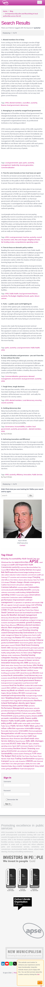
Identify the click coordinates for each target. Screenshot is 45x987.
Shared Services (20, 741)
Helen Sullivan (28, 653)
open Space (30, 703)
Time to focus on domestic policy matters (18, 247)
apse (5, 2)
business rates (9, 240)
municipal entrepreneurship (13, 695)
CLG (2, 582)
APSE (7, 103)
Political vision (26, 713)
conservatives (34, 594)
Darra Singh (17, 610)
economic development (9, 622)
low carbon (11, 687)
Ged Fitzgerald (13, 640)
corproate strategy (25, 605)
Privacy (16, 973)
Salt (22, 738)
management (6, 165)
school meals (28, 738)
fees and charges (21, 240)
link (38, 974)
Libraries (35, 672)
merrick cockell (29, 690)
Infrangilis (21, 660)
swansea (16, 753)
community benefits (22, 589)
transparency (39, 759)
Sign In (7, 804)
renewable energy (33, 728)
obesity (21, 703)
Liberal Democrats (26, 673)
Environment (28, 632)
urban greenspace (19, 763)
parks (25, 163)
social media (5, 743)
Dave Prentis (26, 610)
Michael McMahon (12, 693)
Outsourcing (6, 705)
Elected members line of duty (13, 40)
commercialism (23, 587)
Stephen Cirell (32, 746)
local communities (16, 675)
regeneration (20, 728)
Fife (13, 638)
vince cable (36, 763)
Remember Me (13, 799)
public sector (22, 723)
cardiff (39, 575)
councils (34, 607)
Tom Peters (25, 756)
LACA (30, 667)
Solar (19, 743)
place (38, 710)
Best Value (10, 569)
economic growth (24, 622)
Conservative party (22, 595)
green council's (10, 645)
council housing (6, 607)
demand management (27, 615)
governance (23, 376)
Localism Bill (29, 685)
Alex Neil (12, 562)
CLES (42, 579)
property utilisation (31, 716)
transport (5, 761)
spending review (6, 746)
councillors (26, 103)
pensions (32, 706)
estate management (7, 635)
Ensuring (26, 630)
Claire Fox (36, 580)
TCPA (34, 753)
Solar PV (24, 743)
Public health (14, 293)
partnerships (23, 705)
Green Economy (32, 645)
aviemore (23, 567)
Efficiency (21, 625)
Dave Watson (34, 610)
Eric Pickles (38, 633)
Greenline (27, 648)
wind (41, 766)
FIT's (24, 637)
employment (18, 627)
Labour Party (22, 667)
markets (38, 688)
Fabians (17, 635)
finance (3, 105)
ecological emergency (36, 620)
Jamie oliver (9, 665)
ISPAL (22, 663)
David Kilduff (27, 612)
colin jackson (20, 585)
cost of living (36, 604)
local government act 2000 (10, 680)
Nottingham (13, 703)
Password (7, 790)
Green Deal (20, 645)
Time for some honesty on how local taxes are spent (22, 173)
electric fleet (6, 627)
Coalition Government (8, 585)
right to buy (20, 736)
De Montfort (12, 615)
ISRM (26, 662)
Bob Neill (5, 572)
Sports (14, 746)
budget (26, 572)
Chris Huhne (14, 580)
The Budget (12, 296)
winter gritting (5, 769)
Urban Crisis (9, 763)
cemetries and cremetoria (18, 577)
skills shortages (37, 741)
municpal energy (31, 695)
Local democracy (28, 400)
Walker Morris (12, 766)
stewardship (9, 748)
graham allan (32, 643)
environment (16, 379)
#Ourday (5, 558)
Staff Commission (22, 746)
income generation (26, 165)
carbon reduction (10, 575)
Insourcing (15, 662)
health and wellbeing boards (19, 650)
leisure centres (27, 670)
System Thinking (24, 753)
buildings (32, 572)
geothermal (5, 643)
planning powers (14, 713)
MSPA (23, 693)
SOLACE (13, 743)
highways (37, 652)
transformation (28, 758)
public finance (25, 718)
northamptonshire (28, 701)
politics (34, 713)
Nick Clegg (13, 701)
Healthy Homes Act (17, 653)
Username (7, 781)
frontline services (31, 638)
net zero (24, 698)
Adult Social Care (29, 558)
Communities (33, 587)
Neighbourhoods (34, 240)
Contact (22, 545)
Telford (39, 753)
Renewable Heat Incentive (9, 731)
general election (23, 640)
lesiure (36, 670)
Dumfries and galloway (20, 620)
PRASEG (39, 713)
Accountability (20, 426)
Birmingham (37, 570)
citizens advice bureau (25, 580)
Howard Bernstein (29, 658)
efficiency (19, 474)
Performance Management (12, 708)
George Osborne (36, 640)
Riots (25, 736)
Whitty (37, 766)
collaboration (28, 585)
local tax (26, 237)
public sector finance (33, 723)
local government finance (28, 293)
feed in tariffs (36, 635)
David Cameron (7, 612)
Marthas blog (5, 690)
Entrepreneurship (15, 632)
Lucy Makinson (21, 688)
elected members (15, 103)
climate (6, 582)
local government (13, 105)
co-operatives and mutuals (31, 602)
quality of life (39, 726)
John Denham (27, 665)
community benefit (7, 590)
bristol (21, 572)
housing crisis (17, 657)
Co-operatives (17, 602)
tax (31, 753)
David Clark (18, 612)
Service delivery (8, 741)
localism (20, 685)
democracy (24, 105)
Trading (18, 758)
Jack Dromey (33, 663)
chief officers (5, 580)
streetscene (11, 751)
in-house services (32, 660)
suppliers (35, 751)
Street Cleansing (28, 748)
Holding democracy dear (12, 408)
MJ (20, 693)
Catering (4, 577)
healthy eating (5, 653)
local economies (20, 677)
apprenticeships (22, 562)
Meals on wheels (17, 690)
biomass (29, 569)
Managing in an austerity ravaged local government (22, 110)
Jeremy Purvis (18, 665)
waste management (25, 766)
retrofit (18, 733)
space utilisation (34, 743)
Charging (36, 577)
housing (24, 655)
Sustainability (7, 753)
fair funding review (7, 242)
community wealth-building (16, 592)
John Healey (38, 665)
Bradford (12, 572)
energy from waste (16, 630)
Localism (28, 426)
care (42, 575)
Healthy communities (36, 650)
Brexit (17, 572)
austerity (34, 103)
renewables (24, 730)
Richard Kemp (11, 736)
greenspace (34, 648)
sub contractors (22, 751)
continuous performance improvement (16, 598)
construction (5, 597)
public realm (12, 723)
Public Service (5, 726)
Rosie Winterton (15, 738)
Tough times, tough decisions (13, 386)
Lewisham (12, 673)
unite (35, 761)
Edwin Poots (5, 625)
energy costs (28, 628)
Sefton (37, 738)
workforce (15, 768)
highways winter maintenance (11, 655)
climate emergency (31, 582)
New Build (31, 698)
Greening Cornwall (17, 648)
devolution (24, 617)
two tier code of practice (18, 761)
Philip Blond (21, 711)
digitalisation (33, 618)
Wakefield (4, 766)
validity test (29, 763)
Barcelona (30, 567)
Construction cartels (16, 597)
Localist (35, 685)
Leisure (17, 670)
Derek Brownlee (14, 618)
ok (40, 983)
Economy (37, 622)
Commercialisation (8, 167)
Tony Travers (33, 756)
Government (24, 643)
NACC (3, 698)
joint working (5, 668)
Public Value (29, 725)
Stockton (17, 748)
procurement (22, 429)
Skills (28, 741)
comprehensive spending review (26, 242)
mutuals (39, 695)
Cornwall (15, 605)
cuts (12, 610)
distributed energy (7, 620)
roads (29, 736)
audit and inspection (19, 564)
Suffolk (29, 751)
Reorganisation (7, 733)
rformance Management (29, 733)
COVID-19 (5, 610)
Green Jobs (6, 647)
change (29, 577)
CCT (8, 577)
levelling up (5, 673)
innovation (27, 474)
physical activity (30, 711)
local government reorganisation (11, 683)
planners (4, 713)
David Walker (35, 612)
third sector (17, 756)
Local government (11, 163)
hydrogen (38, 658)
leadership (15, 165)
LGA (17, 672)
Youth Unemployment (27, 769)
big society (20, 569)
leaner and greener (7, 670)
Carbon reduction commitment (26, 575)
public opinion (26, 720)
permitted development (9, 711)
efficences (12, 625)
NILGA (20, 701)
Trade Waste (11, 759)
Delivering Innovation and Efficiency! (16, 439)
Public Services (37, 474)
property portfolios (19, 716)
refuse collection (8, 728)
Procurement (6, 715)
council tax (16, 607)
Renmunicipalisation (35, 731)
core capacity (8, 605)
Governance (9, 426)
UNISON (29, 761)
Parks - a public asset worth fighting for (17, 304)
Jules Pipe (13, 668)
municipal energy (31, 693)
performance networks (32, 708)
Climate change (16, 582)
